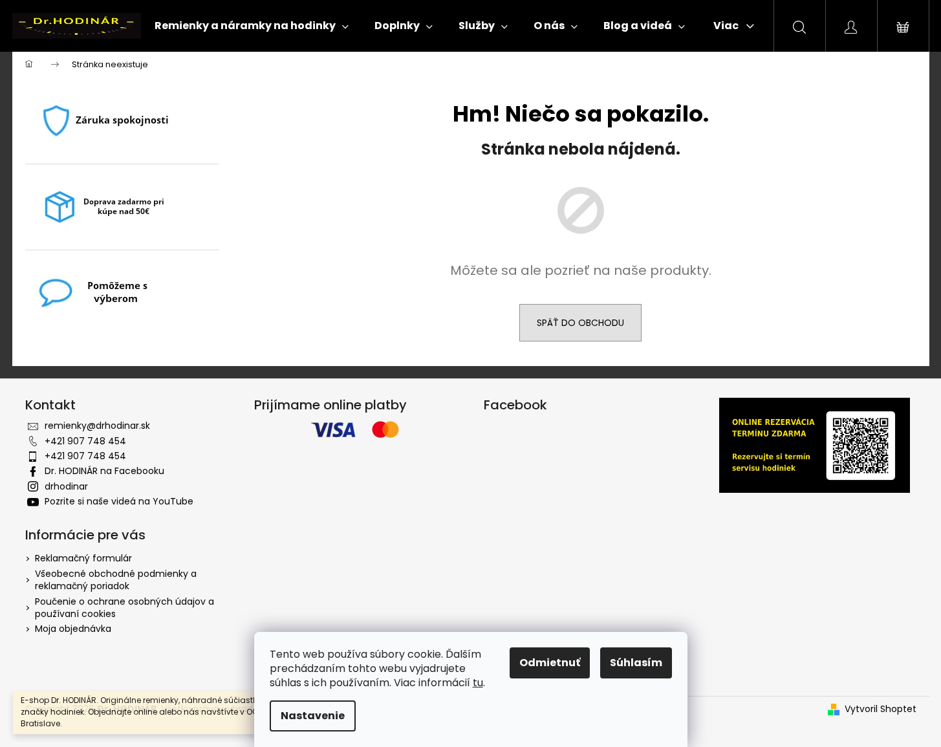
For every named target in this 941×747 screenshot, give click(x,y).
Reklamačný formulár (83, 558)
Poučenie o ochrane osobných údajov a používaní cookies (124, 607)
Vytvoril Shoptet (880, 709)
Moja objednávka (73, 628)
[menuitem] (252, 26)
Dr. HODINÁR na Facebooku (104, 470)
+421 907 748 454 (85, 441)
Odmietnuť (549, 662)
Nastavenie (313, 715)
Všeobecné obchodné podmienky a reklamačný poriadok (116, 579)
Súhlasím (636, 662)
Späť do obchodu (580, 322)
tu (478, 682)
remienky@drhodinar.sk (97, 425)
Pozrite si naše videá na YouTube (119, 501)
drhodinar (66, 486)
